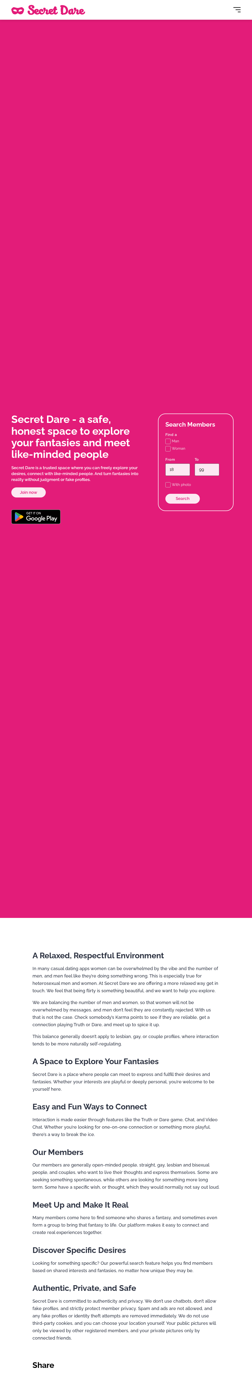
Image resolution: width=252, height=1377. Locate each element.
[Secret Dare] (48, 10)
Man (175, 441)
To (197, 460)
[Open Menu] (237, 10)
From (170, 460)
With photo (181, 484)
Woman (178, 448)
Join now (28, 492)
